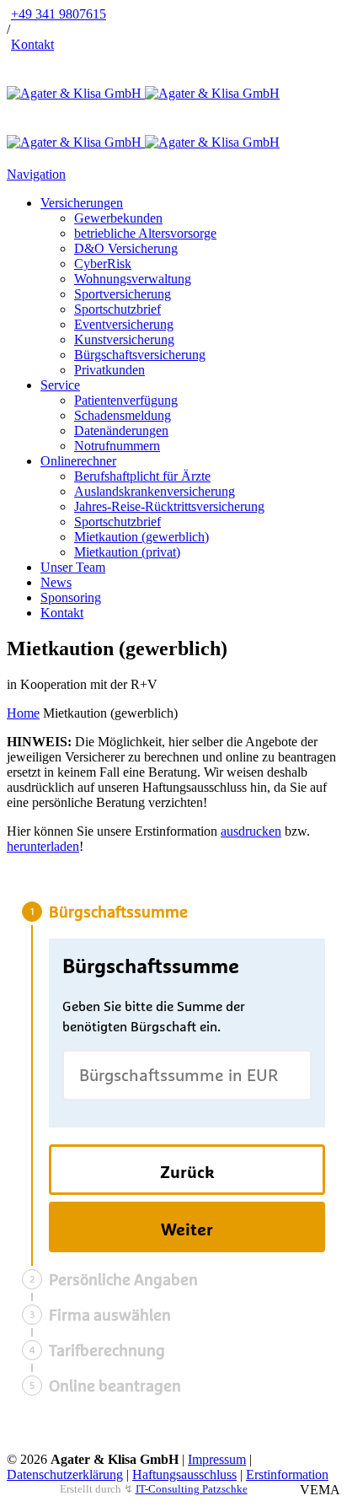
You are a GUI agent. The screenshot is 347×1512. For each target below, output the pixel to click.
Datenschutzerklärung (65, 1474)
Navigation (36, 174)
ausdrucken (251, 831)
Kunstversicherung (124, 339)
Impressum (217, 1459)
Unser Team (72, 567)
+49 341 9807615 (58, 14)
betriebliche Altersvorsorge (145, 233)
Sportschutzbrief (117, 309)
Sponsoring (70, 597)
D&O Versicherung (126, 248)
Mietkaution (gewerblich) (141, 537)
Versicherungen (81, 203)
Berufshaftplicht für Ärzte (142, 476)
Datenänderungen (121, 430)
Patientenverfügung (126, 400)
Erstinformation (287, 1474)
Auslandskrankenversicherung (154, 491)
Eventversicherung (124, 324)
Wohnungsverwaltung (132, 279)
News (56, 582)
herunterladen (43, 846)
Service (60, 385)
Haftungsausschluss (184, 1474)
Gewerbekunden (118, 218)
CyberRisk (102, 263)
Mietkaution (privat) (127, 552)
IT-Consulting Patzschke (192, 1488)
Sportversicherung (122, 294)
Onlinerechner (78, 461)
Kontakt (32, 44)
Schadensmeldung (122, 415)
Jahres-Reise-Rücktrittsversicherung (169, 506)
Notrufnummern (117, 446)
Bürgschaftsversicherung (140, 354)
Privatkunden (109, 370)
